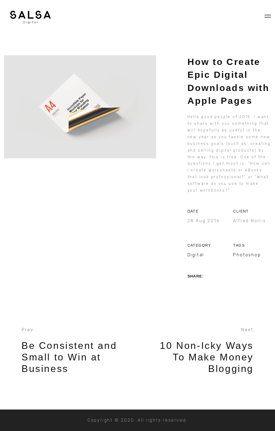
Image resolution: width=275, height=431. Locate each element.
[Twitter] (199, 287)
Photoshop (247, 254)
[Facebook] (189, 287)
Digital (195, 254)
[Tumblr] (220, 287)
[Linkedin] (209, 287)
